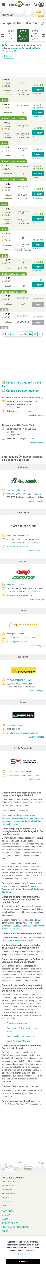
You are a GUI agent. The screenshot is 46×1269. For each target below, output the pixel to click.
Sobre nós (8, 1211)
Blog (4, 1205)
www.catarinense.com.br (17, 535)
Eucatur (16, 925)
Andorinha (34, 922)
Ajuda (5, 1230)
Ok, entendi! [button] (23, 1261)
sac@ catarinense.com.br (17, 546)
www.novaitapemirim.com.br (19, 679)
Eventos (6, 1201)
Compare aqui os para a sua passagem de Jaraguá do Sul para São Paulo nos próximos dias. (22, 821)
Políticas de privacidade (15, 1227)
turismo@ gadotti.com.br (17, 641)
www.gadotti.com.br (15, 633)
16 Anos (6, 1215)
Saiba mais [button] (23, 1254)
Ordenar (11, 334)
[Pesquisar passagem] (35, 4)
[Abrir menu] (3, 4)
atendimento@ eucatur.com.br (19, 595)
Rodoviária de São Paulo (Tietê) (19, 940)
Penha (41, 925)
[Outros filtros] (40, 334)
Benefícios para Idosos (17, 1023)
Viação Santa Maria (12, 928)
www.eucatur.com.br (15, 584)
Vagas (5, 1219)
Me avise (10, 56)
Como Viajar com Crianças (18, 1040)
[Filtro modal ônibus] (25, 334)
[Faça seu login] (41, 4)
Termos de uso (10, 1223)
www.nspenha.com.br (16, 725)
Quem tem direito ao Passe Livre (21, 1036)
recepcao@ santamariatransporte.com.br (24, 775)
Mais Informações (36, 415)
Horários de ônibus (13, 1177)
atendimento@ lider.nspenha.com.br (22, 732)
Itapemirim (32, 925)
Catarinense (7, 925)
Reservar (38, 112)
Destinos (7, 1189)
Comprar (38, 89)
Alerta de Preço (11, 1181)
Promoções (8, 1185)
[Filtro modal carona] (30, 334)
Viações (6, 1197)
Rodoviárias (8, 1193)
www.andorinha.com (16, 490)
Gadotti (24, 925)
